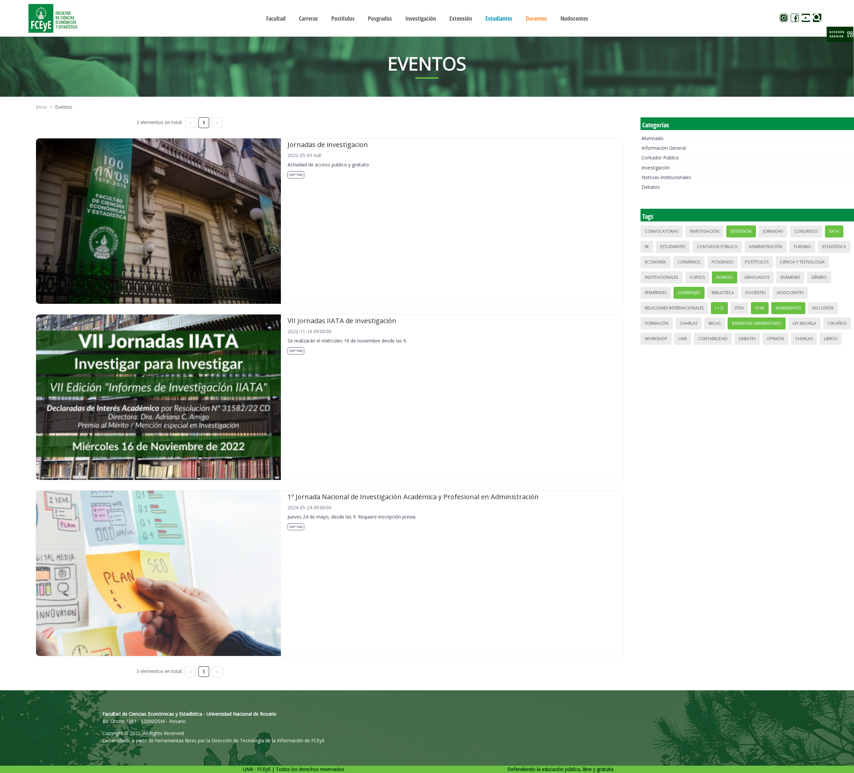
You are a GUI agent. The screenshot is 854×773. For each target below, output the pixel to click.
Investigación (656, 167)
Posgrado (723, 262)
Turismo (802, 246)
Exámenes (790, 277)
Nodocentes (790, 292)
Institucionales (661, 277)
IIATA (834, 231)
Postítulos (757, 262)
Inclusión (822, 308)
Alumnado (653, 138)
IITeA (739, 308)
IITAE (759, 308)
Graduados (756, 277)
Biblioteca (723, 292)
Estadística (834, 246)
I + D (719, 308)
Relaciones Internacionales (674, 308)
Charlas (688, 323)
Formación (657, 323)
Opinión (775, 338)
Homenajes (689, 292)
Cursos (697, 277)
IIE (647, 246)
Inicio (41, 107)
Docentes (755, 292)
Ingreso (724, 277)
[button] (840, 34)
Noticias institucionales (666, 177)
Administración (765, 246)
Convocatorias (662, 231)
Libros (830, 338)
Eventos (63, 107)
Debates (651, 187)
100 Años (837, 323)
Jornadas (773, 231)
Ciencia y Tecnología (802, 262)
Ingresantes (788, 308)
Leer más (296, 174)
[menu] (427, 18)
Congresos (806, 231)
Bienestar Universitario (756, 323)
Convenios (689, 262)
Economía (655, 262)
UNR (683, 338)
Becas (715, 323)
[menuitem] (276, 18)
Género (819, 277)
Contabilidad (713, 338)
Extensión (741, 231)
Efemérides (656, 292)
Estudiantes (673, 246)
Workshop (656, 338)
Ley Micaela (804, 323)
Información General (664, 148)
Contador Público (660, 157)
